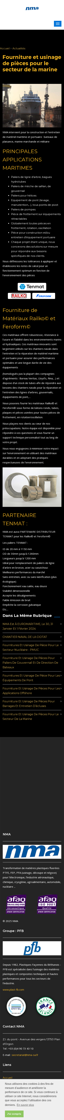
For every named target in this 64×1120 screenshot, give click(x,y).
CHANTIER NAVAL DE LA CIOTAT (25, 637)
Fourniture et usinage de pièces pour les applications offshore (31, 691)
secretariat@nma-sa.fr (25, 1055)
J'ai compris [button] (14, 1113)
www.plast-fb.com (13, 989)
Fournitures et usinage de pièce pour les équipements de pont (31, 678)
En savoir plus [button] (25, 1104)
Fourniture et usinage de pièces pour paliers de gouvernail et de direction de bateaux (30, 662)
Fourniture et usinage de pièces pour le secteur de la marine (31, 717)
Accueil (5, 48)
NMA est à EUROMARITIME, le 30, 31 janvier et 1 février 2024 (28, 626)
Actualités (18, 48)
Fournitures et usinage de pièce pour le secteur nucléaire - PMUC (31, 647)
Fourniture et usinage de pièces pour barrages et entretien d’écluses (29, 704)
